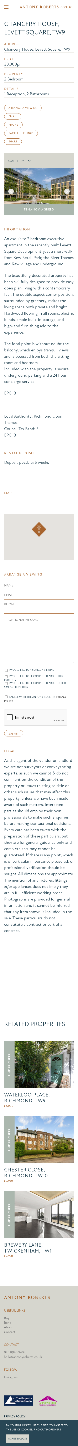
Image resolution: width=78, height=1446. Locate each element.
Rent (7, 1323)
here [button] (57, 1429)
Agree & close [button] (17, 1438)
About (8, 1327)
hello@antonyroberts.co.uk (23, 1357)
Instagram (10, 1377)
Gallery (16, 161)
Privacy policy (14, 1416)
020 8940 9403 (14, 1352)
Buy (7, 1318)
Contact (67, 7)
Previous (11, 191)
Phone (13, 124)
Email (13, 116)
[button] (39, 529)
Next (67, 191)
